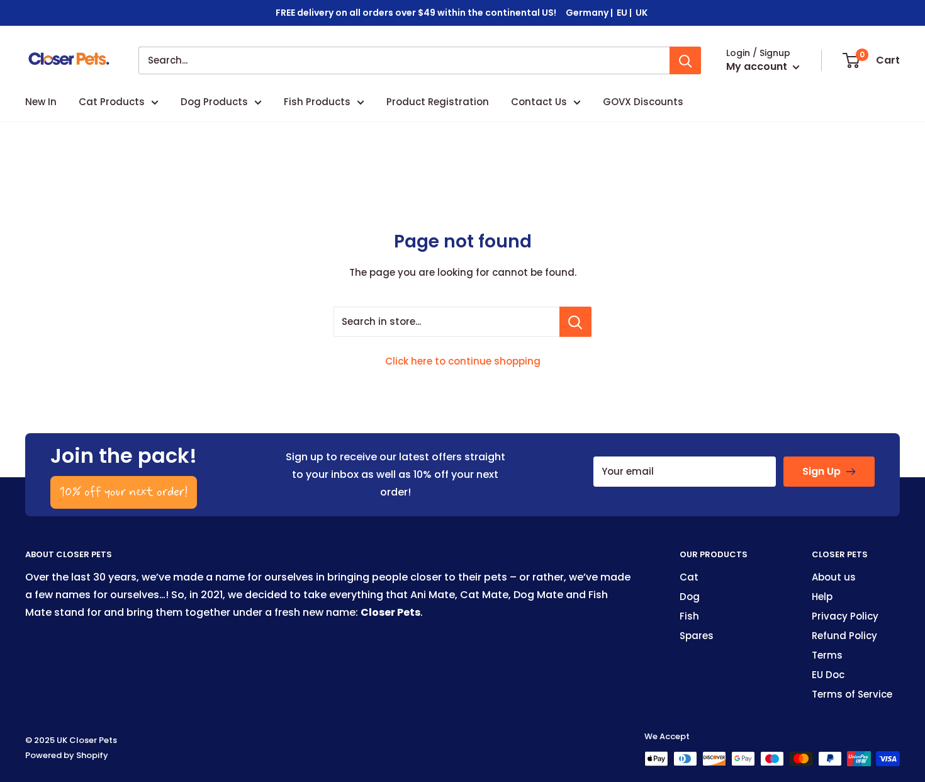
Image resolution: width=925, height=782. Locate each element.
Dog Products (214, 101)
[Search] (685, 60)
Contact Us (539, 101)
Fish (689, 616)
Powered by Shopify (66, 755)
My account (758, 66)
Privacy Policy (845, 616)
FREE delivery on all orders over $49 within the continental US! (416, 12)
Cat (689, 577)
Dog (690, 596)
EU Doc (828, 674)
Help (822, 596)
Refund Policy (844, 635)
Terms (827, 655)
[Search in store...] (575, 322)
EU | (625, 12)
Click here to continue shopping (463, 361)
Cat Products (112, 101)
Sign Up (821, 471)
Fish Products (317, 101)
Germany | (590, 12)
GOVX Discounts (643, 101)
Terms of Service (852, 694)
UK (642, 12)
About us (834, 577)
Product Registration (437, 101)
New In (41, 101)
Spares (697, 635)
